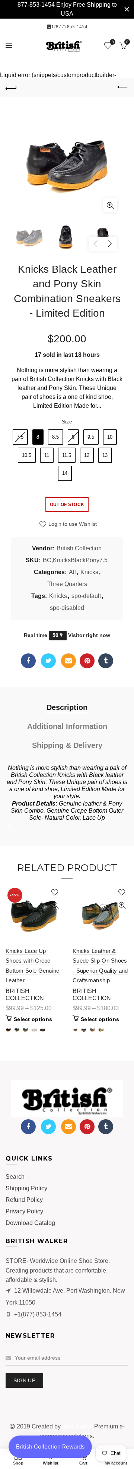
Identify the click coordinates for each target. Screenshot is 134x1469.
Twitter (48, 660)
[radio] (20, 437)
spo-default (86, 596)
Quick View (54, 905)
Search (15, 1177)
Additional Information (67, 726)
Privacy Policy (24, 1211)
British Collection (79, 548)
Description (67, 707)
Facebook (28, 660)
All (72, 572)
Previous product (123, 87)
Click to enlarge (110, 205)
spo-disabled (67, 608)
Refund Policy (24, 1200)
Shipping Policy (26, 1188)
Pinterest (87, 660)
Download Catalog (30, 1223)
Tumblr (105, 660)
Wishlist (113, 42)
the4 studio (76, 1426)
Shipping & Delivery (67, 745)
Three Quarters (67, 584)
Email (68, 660)
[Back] (11, 87)
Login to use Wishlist (72, 524)
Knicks (89, 572)
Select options (33, 1019)
